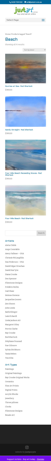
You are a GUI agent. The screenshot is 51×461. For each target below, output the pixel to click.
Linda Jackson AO (13, 320)
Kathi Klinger (11, 312)
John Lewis (10, 308)
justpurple (30, 452)
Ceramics (9, 381)
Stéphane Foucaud (13, 341)
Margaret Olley (12, 324)
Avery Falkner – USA (14, 253)
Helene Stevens (12, 295)
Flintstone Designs (13, 283)
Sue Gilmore (11, 345)
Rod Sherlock (11, 337)
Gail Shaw (9, 291)
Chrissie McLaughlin (14, 258)
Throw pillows (11, 402)
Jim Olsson (10, 304)
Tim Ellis (9, 358)
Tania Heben (10, 354)
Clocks (8, 407)
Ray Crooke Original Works (17, 377)
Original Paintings (13, 373)
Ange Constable (12, 249)
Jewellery (9, 398)
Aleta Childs (10, 245)
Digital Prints (11, 390)
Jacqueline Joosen (13, 299)
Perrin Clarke (11, 329)
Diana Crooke (11, 274)
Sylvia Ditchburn (12, 350)
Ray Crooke (10, 333)
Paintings (9, 369)
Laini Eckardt (11, 316)
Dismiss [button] (40, 459)
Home (7, 34)
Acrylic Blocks (11, 394)
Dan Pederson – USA (14, 262)
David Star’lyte (11, 270)
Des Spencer (11, 278)
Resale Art (10, 415)
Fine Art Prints (12, 386)
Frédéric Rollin (12, 287)
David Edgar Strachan (14, 266)
